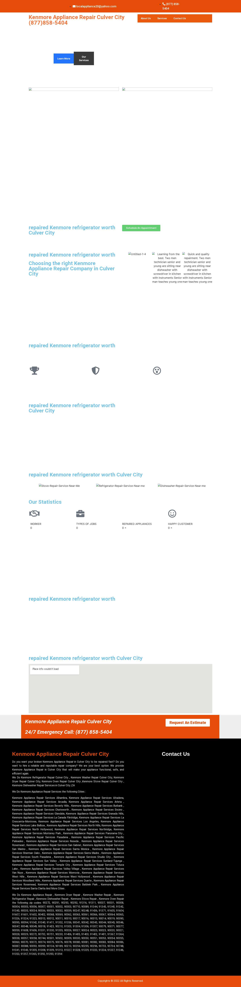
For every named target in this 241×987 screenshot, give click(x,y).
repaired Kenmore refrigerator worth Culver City (72, 230)
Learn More (63, 58)
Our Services (84, 58)
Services (162, 18)
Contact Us (179, 18)
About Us (146, 18)
